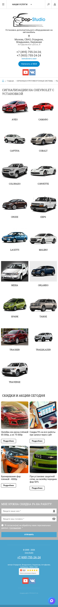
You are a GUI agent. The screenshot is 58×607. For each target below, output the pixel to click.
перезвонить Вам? (29, 59)
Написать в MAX (29, 64)
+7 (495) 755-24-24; (28, 52)
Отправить (29, 535)
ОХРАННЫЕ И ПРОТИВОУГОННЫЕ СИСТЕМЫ (35, 81)
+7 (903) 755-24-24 (29, 55)
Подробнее (8, 441)
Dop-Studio (29, 553)
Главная (10, 81)
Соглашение (15, 528)
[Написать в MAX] (51, 600)
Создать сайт (24, 593)
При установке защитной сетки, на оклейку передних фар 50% (43, 479)
